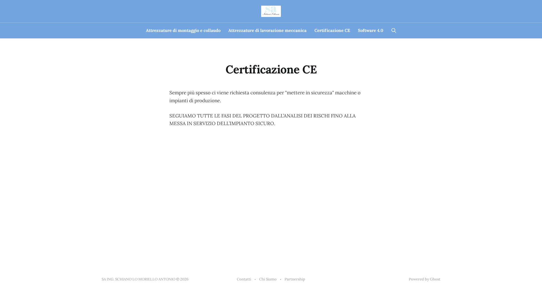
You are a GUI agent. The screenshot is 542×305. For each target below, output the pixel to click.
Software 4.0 (370, 30)
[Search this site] (394, 30)
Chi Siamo (268, 279)
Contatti (244, 279)
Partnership (295, 279)
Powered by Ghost (424, 279)
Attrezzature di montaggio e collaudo (183, 30)
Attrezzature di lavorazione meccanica (267, 30)
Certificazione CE (332, 30)
